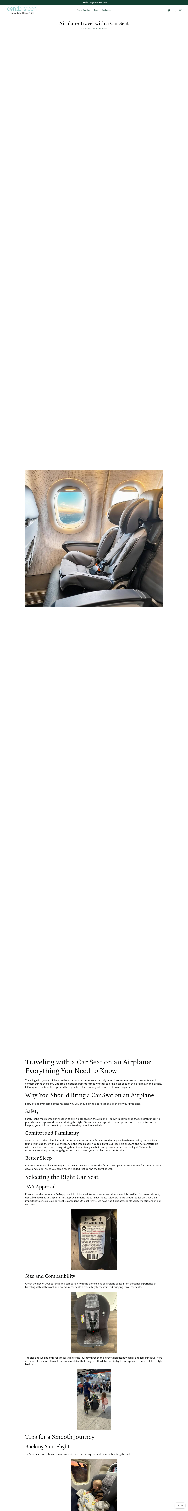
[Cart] (180, 10)
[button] (83, 10)
